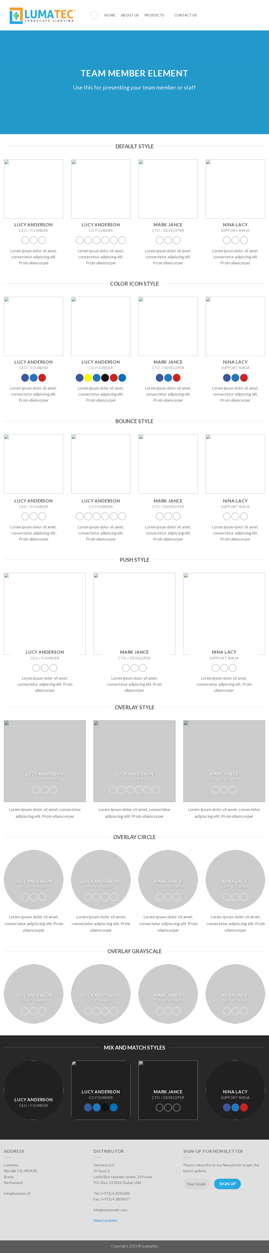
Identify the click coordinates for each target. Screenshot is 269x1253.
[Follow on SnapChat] (88, 240)
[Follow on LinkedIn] (122, 240)
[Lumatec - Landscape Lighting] (42, 15)
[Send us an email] (105, 240)
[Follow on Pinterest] (42, 240)
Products (154, 15)
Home (109, 15)
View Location (105, 1220)
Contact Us (185, 15)
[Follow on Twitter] (34, 240)
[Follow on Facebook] (25, 240)
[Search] (94, 15)
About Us (130, 15)
